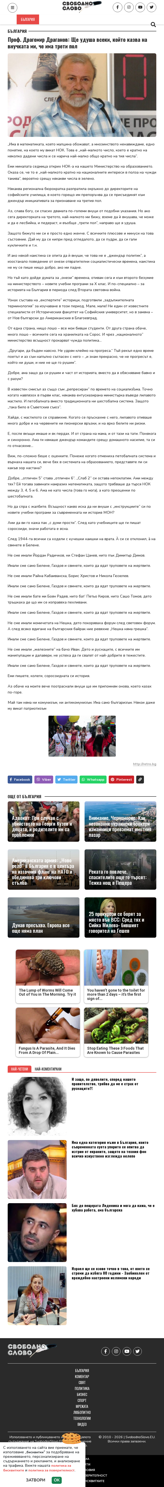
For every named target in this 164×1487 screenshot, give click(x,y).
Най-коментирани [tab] (48, 1069)
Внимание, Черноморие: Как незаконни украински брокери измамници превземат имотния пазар (120, 826)
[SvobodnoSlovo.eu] (32, 1351)
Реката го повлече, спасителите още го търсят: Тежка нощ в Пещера (117, 877)
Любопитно (82, 1412)
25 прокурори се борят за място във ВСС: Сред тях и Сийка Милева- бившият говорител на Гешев (116, 922)
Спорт (132, 19)
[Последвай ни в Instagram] (129, 7)
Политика (91, 19)
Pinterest (124, 779)
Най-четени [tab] (19, 1069)
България (28, 19)
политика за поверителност (51, 1470)
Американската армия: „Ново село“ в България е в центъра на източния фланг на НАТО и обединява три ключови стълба (43, 871)
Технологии (82, 1418)
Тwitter (69, 779)
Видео (82, 1424)
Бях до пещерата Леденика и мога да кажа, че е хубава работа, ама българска (113, 1208)
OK (57, 1480)
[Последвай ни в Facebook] (117, 7)
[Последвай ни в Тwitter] (151, 7)
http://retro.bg (144, 764)
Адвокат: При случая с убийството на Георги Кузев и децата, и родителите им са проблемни (42, 826)
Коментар (51, 19)
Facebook (22, 779)
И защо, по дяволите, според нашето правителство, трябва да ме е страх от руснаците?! (105, 1083)
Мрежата (82, 1406)
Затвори (35, 1480)
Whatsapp (95, 779)
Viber (46, 779)
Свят (71, 19)
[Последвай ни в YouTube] (140, 7)
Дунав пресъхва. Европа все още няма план (41, 927)
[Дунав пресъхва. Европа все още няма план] (43, 917)
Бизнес (113, 19)
